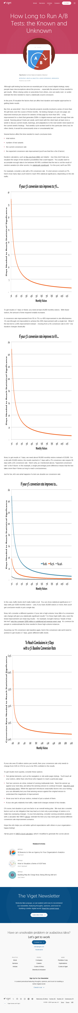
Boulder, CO (60, 998)
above (27, 817)
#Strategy (22, 78)
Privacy (67, 1002)
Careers (57, 3)
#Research (55, 78)
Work (35, 3)
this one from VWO (33, 157)
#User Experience (45, 78)
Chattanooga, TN (69, 998)
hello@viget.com (39, 947)
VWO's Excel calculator (24, 834)
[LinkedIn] (28, 999)
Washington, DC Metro (42, 998)
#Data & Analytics (33, 78)
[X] (13, 999)
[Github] (17, 999)
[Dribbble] (21, 999)
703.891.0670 (39, 950)
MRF (72, 1002)
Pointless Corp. (63, 960)
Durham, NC (52, 998)
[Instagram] (25, 999)
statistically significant (41, 165)
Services (42, 3)
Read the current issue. (50, 908)
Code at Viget (63, 966)
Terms (62, 1002)
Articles (49, 3)
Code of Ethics (39, 966)
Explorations (63, 963)
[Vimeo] (32, 999)
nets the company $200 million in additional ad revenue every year (36, 621)
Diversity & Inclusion (39, 970)
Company (39, 960)
